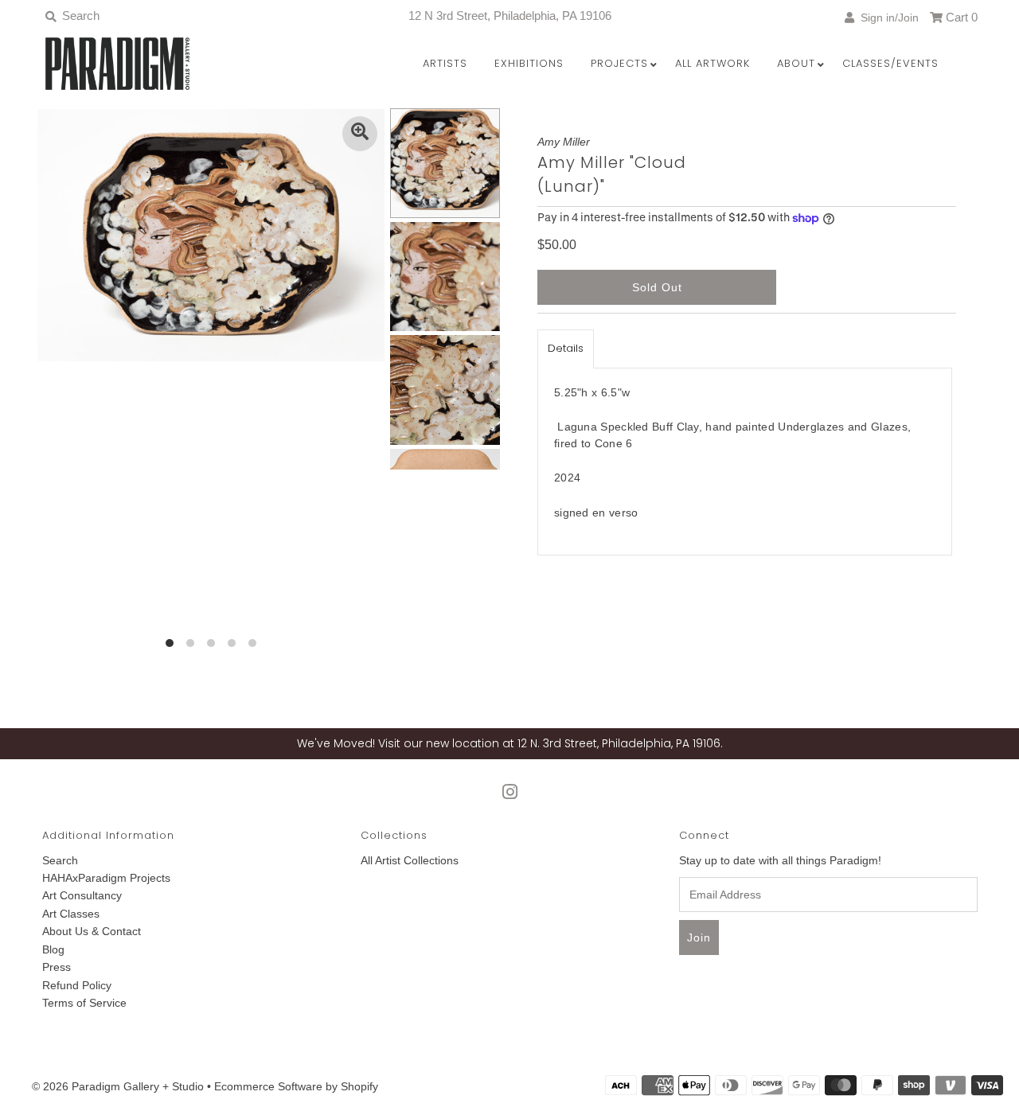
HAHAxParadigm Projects (106, 877)
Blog (53, 949)
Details (566, 348)
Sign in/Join (886, 17)
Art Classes (71, 913)
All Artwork (712, 63)
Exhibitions (529, 63)
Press (56, 967)
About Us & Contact (91, 931)
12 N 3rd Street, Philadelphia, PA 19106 (509, 15)
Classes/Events (890, 63)
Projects (619, 63)
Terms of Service (84, 1002)
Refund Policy (76, 985)
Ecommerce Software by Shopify (296, 1086)
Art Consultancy (82, 895)
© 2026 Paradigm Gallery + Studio (118, 1086)
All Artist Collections (410, 860)
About (796, 63)
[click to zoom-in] (359, 133)
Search (60, 860)
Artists (445, 63)
